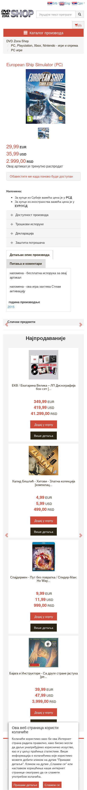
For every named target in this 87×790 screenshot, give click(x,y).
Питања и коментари (26, 263)
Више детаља (43, 435)
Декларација (24, 233)
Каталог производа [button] (46, 32)
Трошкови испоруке (29, 224)
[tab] (43, 214)
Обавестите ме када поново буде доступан (41, 176)
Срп (80, 3)
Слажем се (52, 785)
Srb (54, 3)
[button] (4, 322)
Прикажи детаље (25, 785)
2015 (11, 306)
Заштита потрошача (30, 242)
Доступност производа (31, 214)
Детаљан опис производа (29, 254)
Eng (67, 3)
